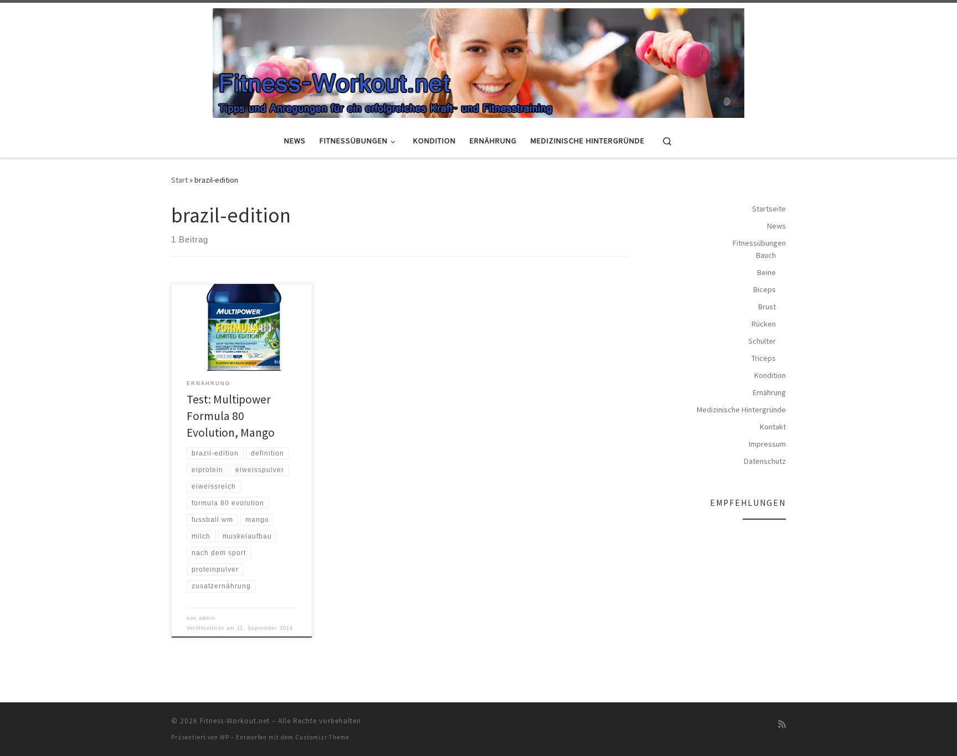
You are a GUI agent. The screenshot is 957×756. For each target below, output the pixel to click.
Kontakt (773, 427)
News (776, 226)
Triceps (764, 358)
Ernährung (769, 392)
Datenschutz (765, 461)
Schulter (762, 341)
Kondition (770, 375)
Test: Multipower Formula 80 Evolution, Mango (231, 416)
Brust (767, 307)
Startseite (769, 209)
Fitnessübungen (759, 243)
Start (179, 180)
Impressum (767, 444)
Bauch (766, 255)
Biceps (764, 289)
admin (207, 618)
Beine (766, 272)
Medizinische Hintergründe (741, 410)
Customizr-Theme (322, 737)
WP (224, 737)
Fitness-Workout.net (235, 721)
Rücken (764, 324)
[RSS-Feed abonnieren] (782, 724)
